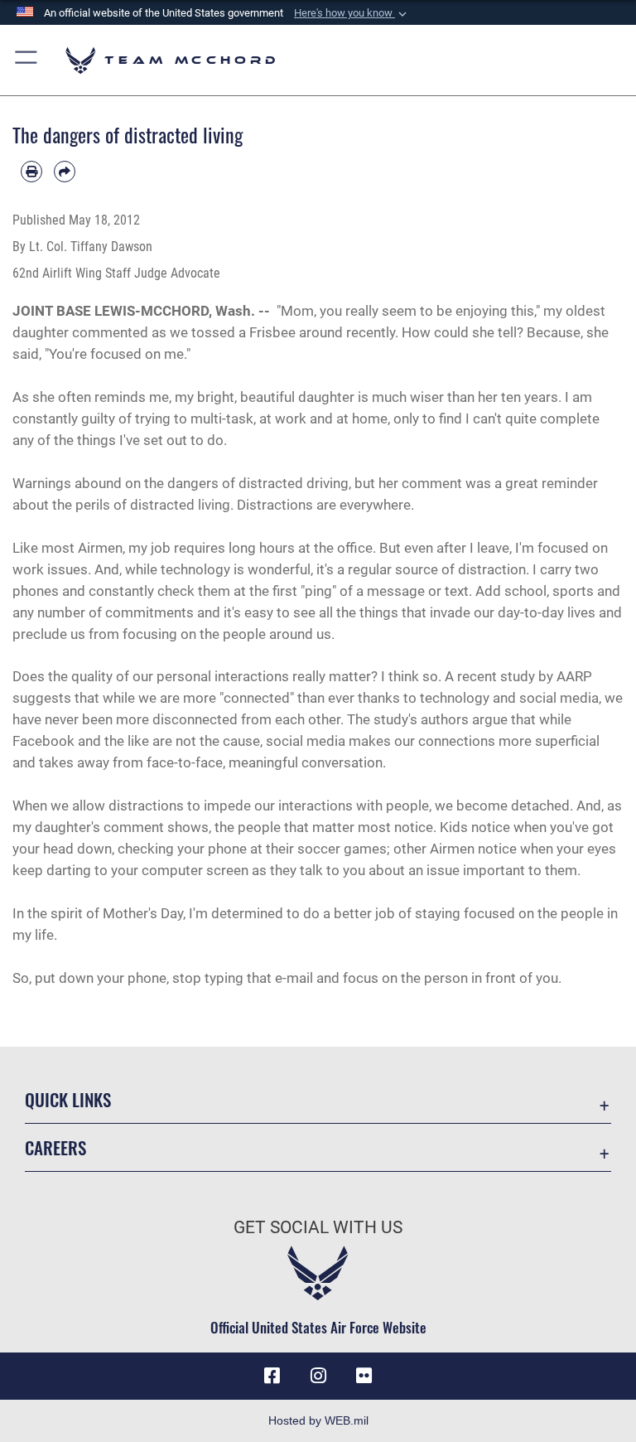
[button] (352, 13)
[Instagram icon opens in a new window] (318, 1375)
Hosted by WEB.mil (318, 1420)
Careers (55, 1147)
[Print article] (31, 171)
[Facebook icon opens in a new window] (271, 1375)
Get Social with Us (318, 1227)
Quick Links (68, 1099)
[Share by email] (64, 171)
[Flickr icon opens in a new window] (364, 1375)
